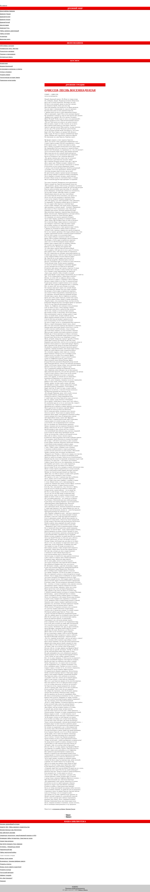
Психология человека (7, 51)
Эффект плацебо (5, 875)
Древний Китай (5, 22)
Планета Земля (5, 75)
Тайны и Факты (83, 890)
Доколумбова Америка (7, 11)
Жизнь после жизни (6, 858)
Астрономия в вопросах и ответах (11, 69)
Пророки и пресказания (7, 54)
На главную (3, 5)
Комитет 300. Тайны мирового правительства (15, 827)
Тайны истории (5, 33)
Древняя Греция (5, 14)
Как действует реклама (7, 832)
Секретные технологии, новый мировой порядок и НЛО (18, 835)
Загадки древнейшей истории (9, 824)
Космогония (4, 63)
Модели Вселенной (6, 66)
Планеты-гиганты (5, 864)
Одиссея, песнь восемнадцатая (70, 90)
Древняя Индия (5, 19)
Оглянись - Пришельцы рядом (10, 847)
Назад (68, 815)
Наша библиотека (75, 821)
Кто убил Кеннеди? (6, 878)
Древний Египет (5, 17)
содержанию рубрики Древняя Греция (63, 809)
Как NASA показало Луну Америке (11, 844)
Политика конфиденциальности (75, 888)
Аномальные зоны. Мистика (9, 48)
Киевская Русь (4, 28)
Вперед (68, 817)
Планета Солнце (5, 870)
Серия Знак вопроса (6, 841)
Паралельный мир (6, 849)
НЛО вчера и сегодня (7, 46)
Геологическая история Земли (10, 77)
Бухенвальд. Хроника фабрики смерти (12, 861)
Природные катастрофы (8, 80)
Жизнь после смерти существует (10, 867)
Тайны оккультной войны (8, 852)
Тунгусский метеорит (7, 872)
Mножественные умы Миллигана (10, 830)
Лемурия (3, 881)
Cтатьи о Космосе (6, 72)
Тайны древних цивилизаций (9, 31)
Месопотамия (4, 25)
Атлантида (3, 36)
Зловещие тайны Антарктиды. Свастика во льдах (16, 838)
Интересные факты (6, 57)
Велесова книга (5, 39)
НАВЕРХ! (75, 886)
